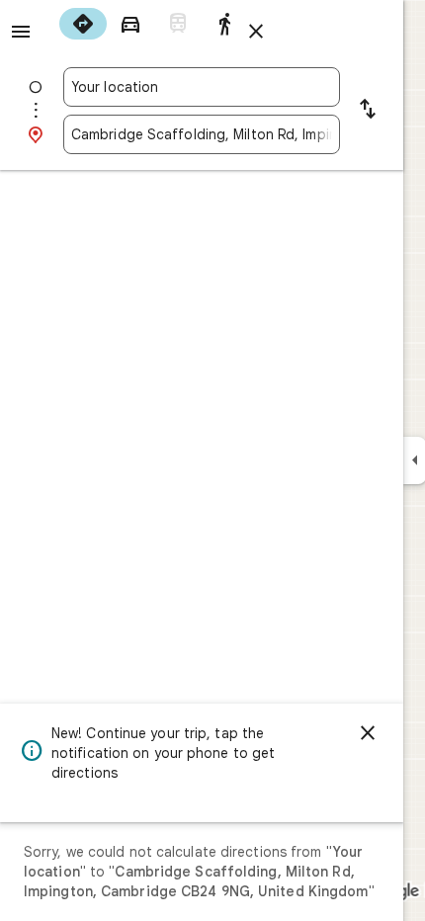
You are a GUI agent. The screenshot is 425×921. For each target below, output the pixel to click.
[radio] (83, 23)
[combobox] (201, 87)
